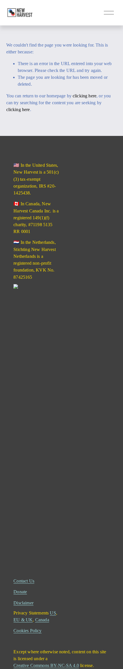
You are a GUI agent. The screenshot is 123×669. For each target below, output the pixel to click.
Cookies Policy (27, 630)
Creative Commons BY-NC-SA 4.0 (46, 665)
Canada (42, 619)
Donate (20, 591)
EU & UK (23, 619)
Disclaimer (23, 602)
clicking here (84, 95)
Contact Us (23, 580)
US (53, 612)
